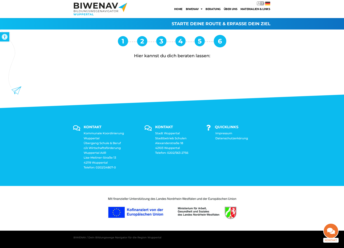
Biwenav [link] (192, 9)
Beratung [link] (213, 9)
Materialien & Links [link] (255, 9)
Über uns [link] (230, 9)
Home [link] (178, 9)
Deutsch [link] (265, 3)
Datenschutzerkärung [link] (231, 138)
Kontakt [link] (331, 240)
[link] (4, 36)
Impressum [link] (223, 133)
